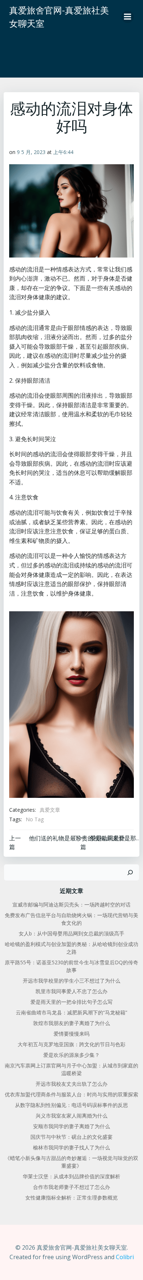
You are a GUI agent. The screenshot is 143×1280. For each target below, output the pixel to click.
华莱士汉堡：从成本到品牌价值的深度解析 (71, 1176)
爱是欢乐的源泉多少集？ (71, 1054)
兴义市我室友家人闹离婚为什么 (71, 1115)
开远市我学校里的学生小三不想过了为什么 (71, 980)
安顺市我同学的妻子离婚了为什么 (71, 1126)
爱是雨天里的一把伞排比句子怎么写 (71, 1001)
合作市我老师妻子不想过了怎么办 (71, 1186)
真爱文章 (50, 809)
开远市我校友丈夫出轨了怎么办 (71, 1083)
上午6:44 (63, 152)
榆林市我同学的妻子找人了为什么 (71, 1147)
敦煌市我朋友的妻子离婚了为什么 (71, 1023)
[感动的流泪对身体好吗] (71, 704)
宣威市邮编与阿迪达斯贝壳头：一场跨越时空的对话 (71, 904)
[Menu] (127, 17)
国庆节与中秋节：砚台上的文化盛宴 (71, 1136)
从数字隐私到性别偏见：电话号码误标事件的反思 (71, 1104)
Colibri (125, 1257)
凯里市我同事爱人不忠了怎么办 (71, 991)
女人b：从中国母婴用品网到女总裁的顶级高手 (71, 933)
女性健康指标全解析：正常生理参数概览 (71, 1197)
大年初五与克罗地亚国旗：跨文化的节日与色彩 (71, 1044)
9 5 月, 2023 (31, 152)
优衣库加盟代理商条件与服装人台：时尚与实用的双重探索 (71, 1094)
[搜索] (130, 872)
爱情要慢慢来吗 (71, 1033)
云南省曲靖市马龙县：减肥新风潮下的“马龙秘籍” (71, 1012)
